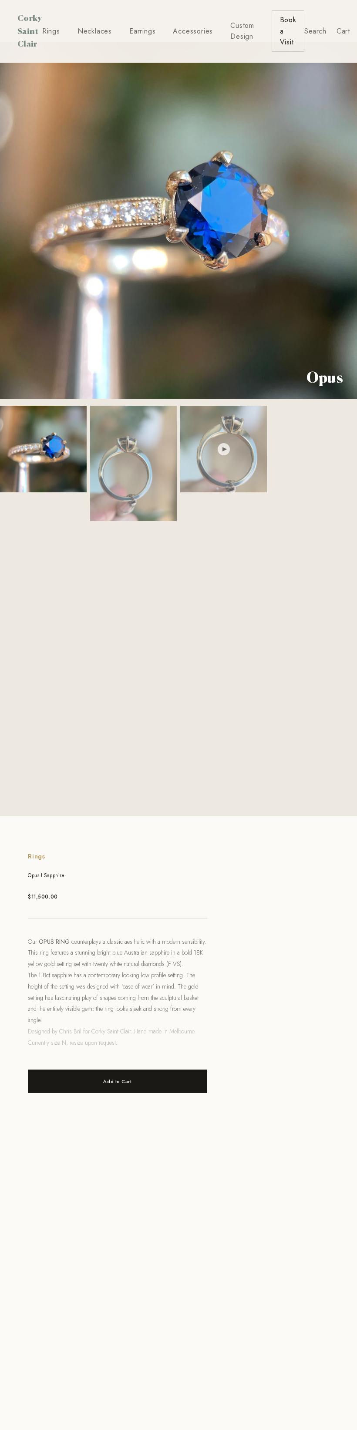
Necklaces (94, 31)
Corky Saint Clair (29, 30)
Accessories (193, 31)
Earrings (142, 31)
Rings (51, 31)
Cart (343, 31)
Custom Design (242, 31)
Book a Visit (288, 31)
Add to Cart (117, 1081)
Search (315, 31)
